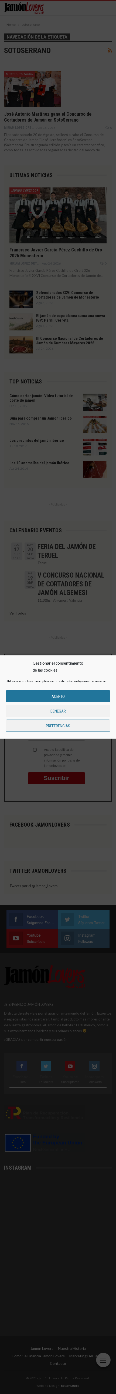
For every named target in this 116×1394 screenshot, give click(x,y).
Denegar (58, 711)
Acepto (58, 696)
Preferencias (58, 725)
